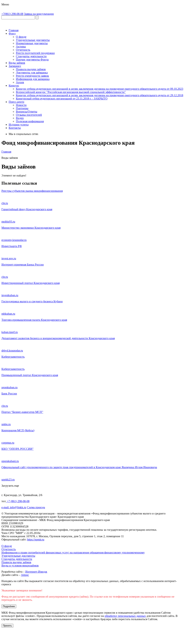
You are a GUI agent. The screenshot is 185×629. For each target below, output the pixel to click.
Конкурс (14, 85)
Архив (20, 82)
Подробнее (9, 606)
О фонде (21, 36)
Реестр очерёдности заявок (32, 75)
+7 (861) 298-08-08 (17, 501)
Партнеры (22, 108)
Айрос (25, 574)
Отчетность (23, 49)
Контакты (15, 127)
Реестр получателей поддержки (35, 53)
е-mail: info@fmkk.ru (13, 507)
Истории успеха (19, 124)
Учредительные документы (33, 40)
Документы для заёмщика (32, 72)
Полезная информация (30, 121)
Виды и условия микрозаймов (20, 565)
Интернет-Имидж (36, 571)
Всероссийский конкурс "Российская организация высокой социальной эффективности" (71, 92)
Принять (7, 625)
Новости (21, 105)
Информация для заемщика (33, 79)
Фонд (12, 33)
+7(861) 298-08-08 (12, 13)
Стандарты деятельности (31, 56)
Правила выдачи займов (31, 69)
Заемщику (15, 66)
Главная (13, 30)
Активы (21, 46)
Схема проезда (36, 507)
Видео (20, 118)
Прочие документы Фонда (32, 59)
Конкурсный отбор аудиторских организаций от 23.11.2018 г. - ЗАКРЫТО (61, 98)
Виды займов (17, 62)
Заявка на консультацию (39, 13)
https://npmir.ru (35, 539)
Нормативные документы (32, 43)
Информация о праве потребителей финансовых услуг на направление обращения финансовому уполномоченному (73, 552)
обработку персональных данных (125, 615)
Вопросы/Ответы (26, 111)
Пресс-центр (16, 101)
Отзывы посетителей (29, 114)
